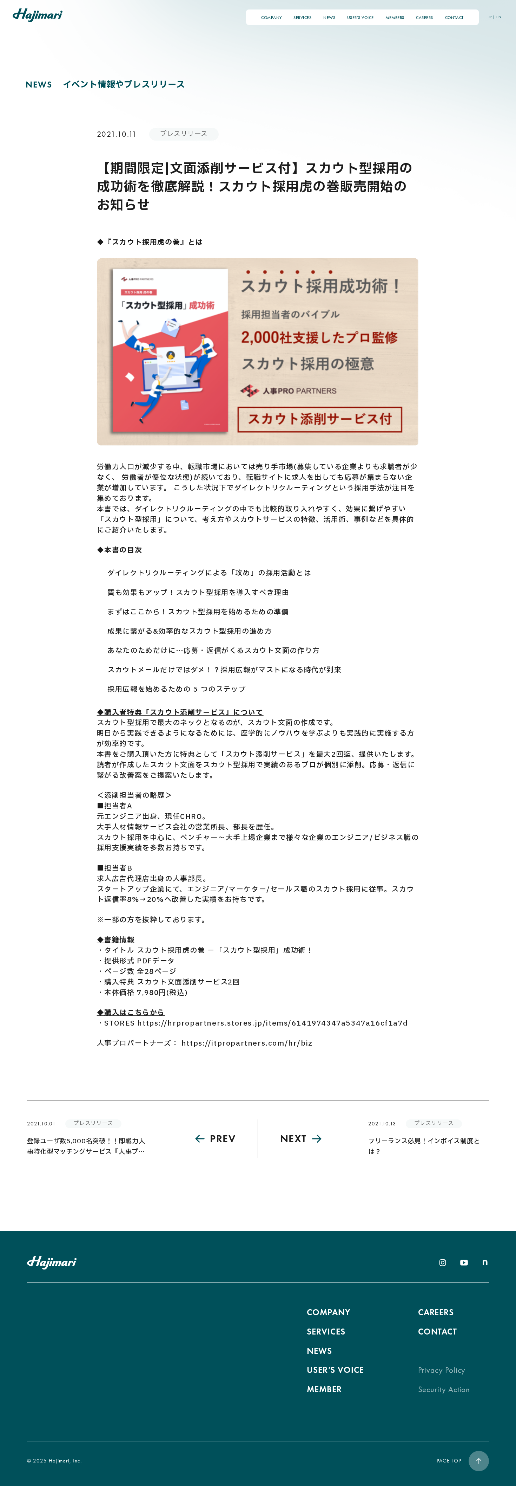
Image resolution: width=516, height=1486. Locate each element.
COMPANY (271, 17)
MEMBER (324, 1389)
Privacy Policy (442, 1370)
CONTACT (454, 17)
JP (490, 17)
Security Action (444, 1389)
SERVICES (302, 17)
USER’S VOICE (360, 17)
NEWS (329, 17)
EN (499, 17)
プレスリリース (183, 134)
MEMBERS (394, 17)
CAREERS (424, 17)
